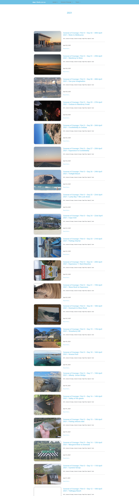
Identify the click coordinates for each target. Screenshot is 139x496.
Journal (54, 2)
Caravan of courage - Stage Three (80, 38)
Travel (77, 2)
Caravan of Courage (66, 2)
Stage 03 (89, 38)
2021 (64, 38)
